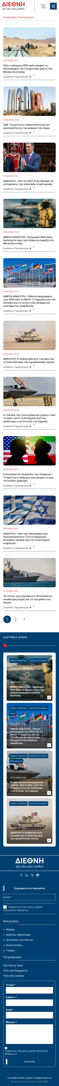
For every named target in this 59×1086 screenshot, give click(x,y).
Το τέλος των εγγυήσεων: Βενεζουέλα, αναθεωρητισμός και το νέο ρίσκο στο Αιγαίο (28, 599)
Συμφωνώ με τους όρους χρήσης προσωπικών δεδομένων (23, 909)
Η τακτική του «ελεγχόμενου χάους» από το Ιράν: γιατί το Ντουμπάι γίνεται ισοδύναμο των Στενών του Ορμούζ (29, 418)
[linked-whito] (26, 875)
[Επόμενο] (24, 619)
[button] (44, 6)
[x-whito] (32, 875)
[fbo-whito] (21, 875)
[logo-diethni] (13, 6)
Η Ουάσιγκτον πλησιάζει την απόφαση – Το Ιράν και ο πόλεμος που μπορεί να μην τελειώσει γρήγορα (28, 477)
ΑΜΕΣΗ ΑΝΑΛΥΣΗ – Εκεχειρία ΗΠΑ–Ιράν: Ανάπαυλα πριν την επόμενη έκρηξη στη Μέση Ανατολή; (28, 240)
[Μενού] (53, 6)
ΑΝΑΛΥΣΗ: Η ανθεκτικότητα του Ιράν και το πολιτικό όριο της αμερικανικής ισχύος (26, 835)
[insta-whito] (37, 875)
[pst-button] (33, 75)
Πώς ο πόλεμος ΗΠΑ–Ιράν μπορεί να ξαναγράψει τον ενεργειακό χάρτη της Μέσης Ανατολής (27, 68)
